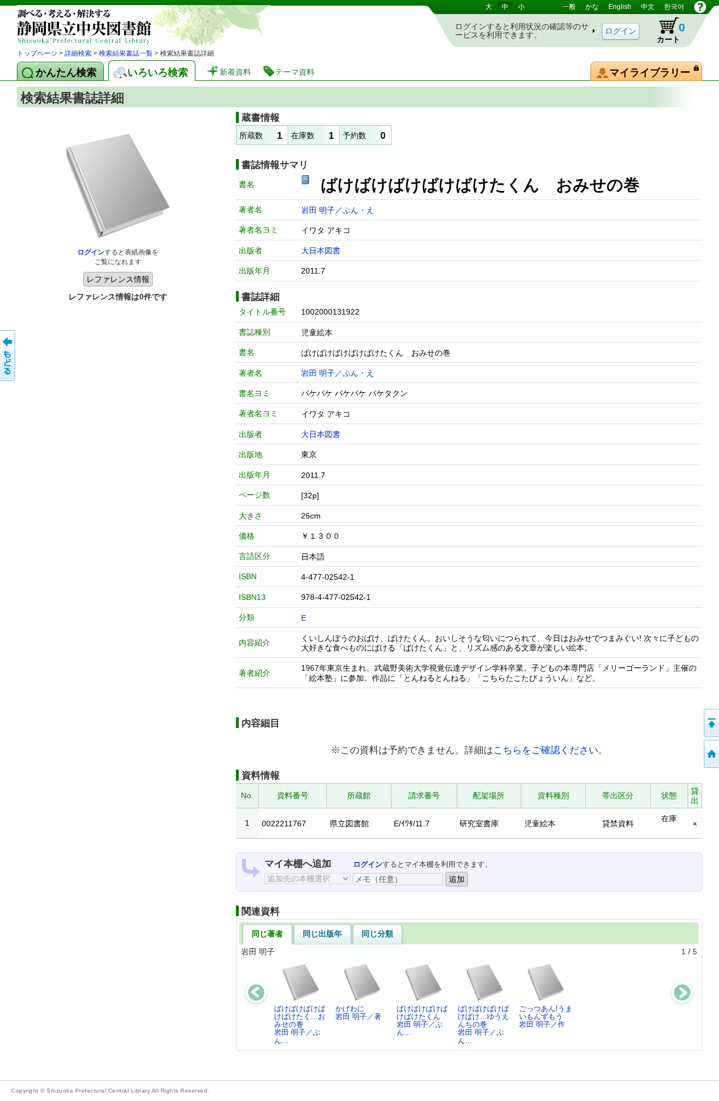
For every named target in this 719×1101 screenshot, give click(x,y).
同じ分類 (377, 933)
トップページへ (710, 754)
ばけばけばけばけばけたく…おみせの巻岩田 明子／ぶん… (299, 1024)
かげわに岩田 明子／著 (358, 1012)
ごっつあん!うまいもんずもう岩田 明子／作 (545, 1016)
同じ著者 (267, 933)
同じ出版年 (322, 933)
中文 (647, 7)
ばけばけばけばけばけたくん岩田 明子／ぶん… (422, 1020)
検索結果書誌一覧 (126, 53)
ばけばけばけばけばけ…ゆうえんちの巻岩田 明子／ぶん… (483, 1024)
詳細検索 (78, 53)
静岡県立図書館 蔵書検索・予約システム (135, 24)
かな (592, 7)
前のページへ (8, 355)
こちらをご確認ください (545, 750)
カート (665, 30)
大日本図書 (320, 250)
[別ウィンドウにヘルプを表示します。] (700, 7)
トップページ (37, 53)
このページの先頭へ (710, 723)
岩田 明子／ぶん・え (337, 210)
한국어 (674, 7)
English (619, 7)
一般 (569, 7)
